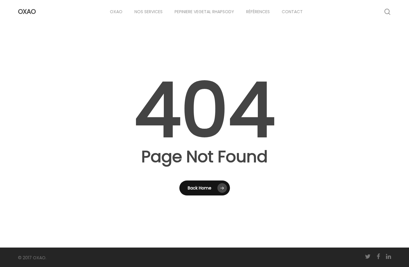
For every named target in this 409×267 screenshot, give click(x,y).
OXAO (27, 11)
